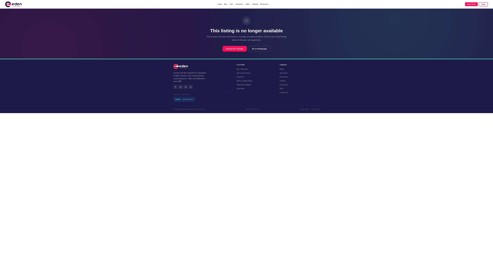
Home (220, 4)
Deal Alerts (241, 89)
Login (483, 4)
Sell (232, 4)
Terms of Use (315, 109)
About (282, 69)
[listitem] (175, 87)
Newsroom (283, 73)
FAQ (281, 89)
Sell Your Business (244, 73)
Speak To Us (471, 4)
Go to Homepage (259, 49)
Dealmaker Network (244, 85)
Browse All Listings (234, 49)
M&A (248, 4)
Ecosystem (284, 85)
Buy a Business (242, 69)
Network (255, 4)
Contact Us (284, 92)
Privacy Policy (304, 109)
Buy (226, 4)
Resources (264, 4)
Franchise (240, 4)
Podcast (283, 81)
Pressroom (284, 77)
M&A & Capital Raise (244, 81)
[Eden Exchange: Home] (13, 4)
